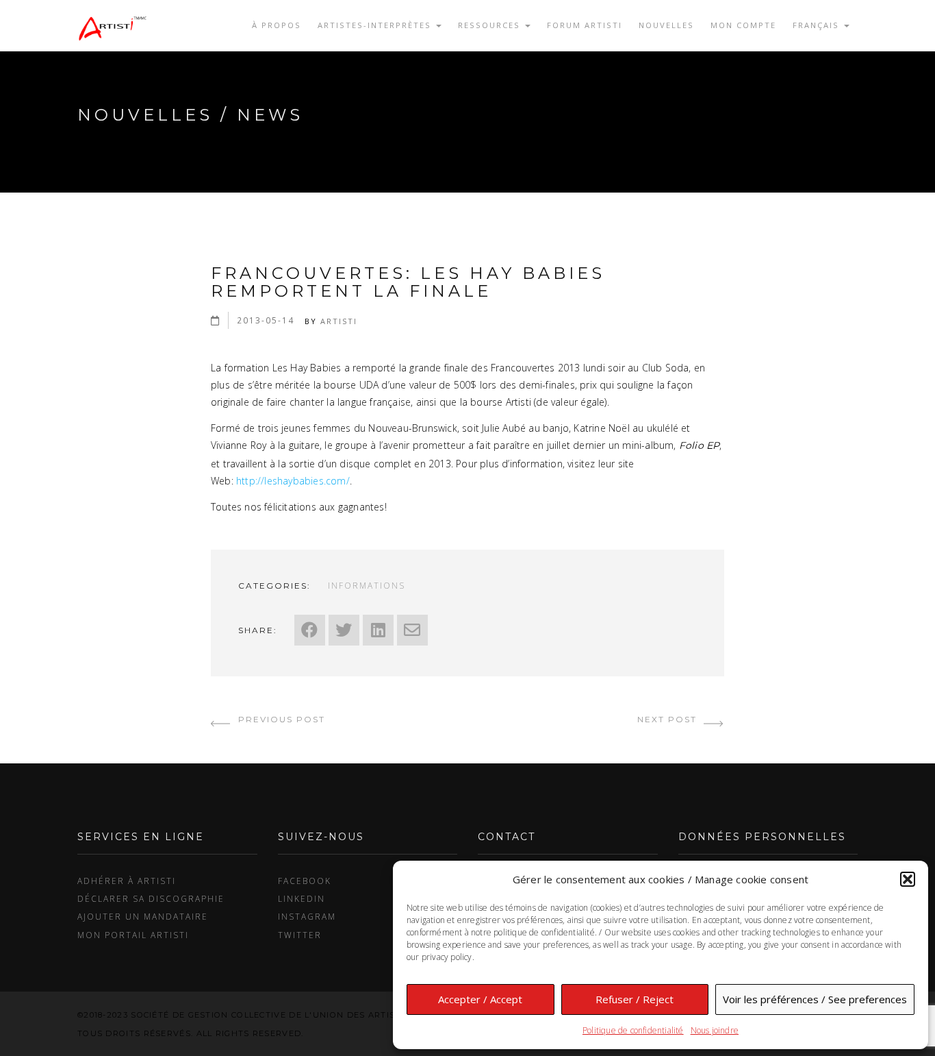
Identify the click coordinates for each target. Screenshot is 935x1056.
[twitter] (344, 630)
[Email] (412, 630)
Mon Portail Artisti (133, 934)
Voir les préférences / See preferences (815, 999)
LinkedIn (301, 898)
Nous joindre (715, 1030)
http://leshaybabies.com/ (293, 480)
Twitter (300, 934)
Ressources (491, 25)
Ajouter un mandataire (142, 916)
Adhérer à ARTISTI (126, 880)
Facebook (304, 880)
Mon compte (743, 25)
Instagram (307, 916)
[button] (907, 879)
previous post (280, 719)
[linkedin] (378, 630)
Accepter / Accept (480, 999)
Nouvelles (666, 25)
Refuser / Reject (634, 999)
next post (668, 719)
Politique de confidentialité (633, 1030)
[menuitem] (821, 25)
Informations (366, 585)
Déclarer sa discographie (151, 898)
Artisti (338, 321)
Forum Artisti (584, 25)
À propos (276, 25)
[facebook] (309, 630)
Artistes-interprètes (376, 25)
